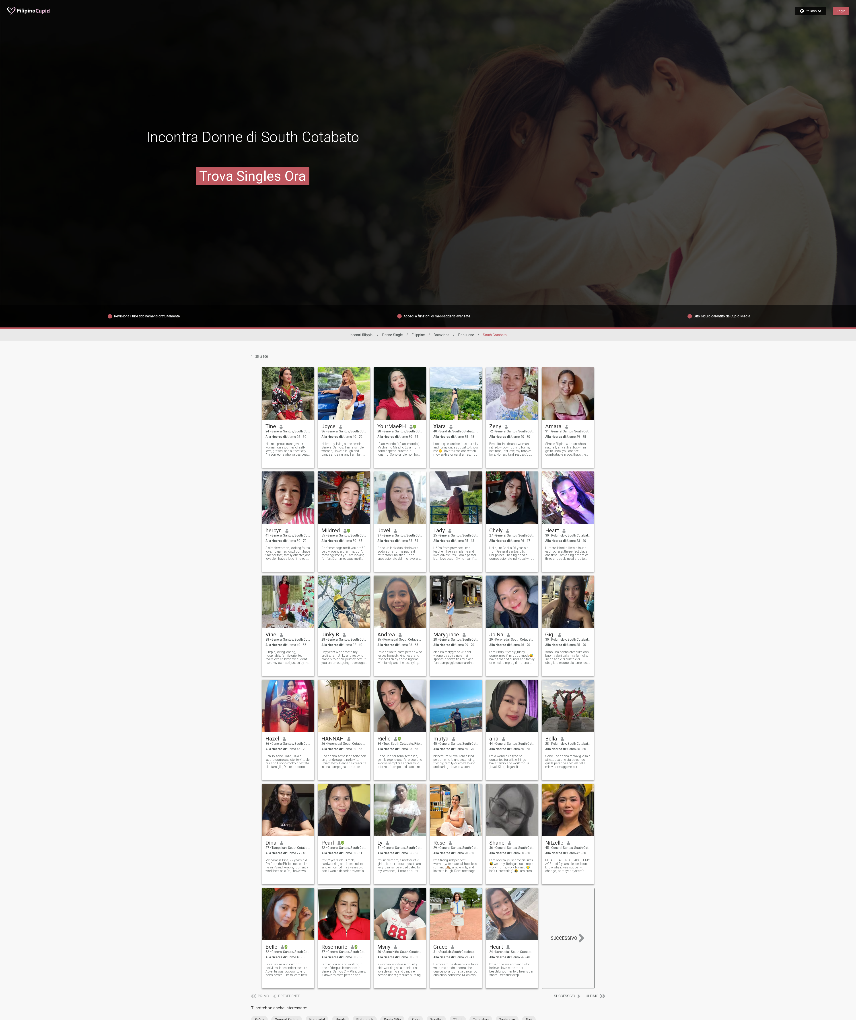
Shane (496, 843)
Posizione (466, 335)
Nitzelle (554, 843)
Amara (553, 426)
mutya (441, 739)
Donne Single (392, 335)
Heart (552, 530)
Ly (379, 843)
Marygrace (446, 634)
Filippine (418, 335)
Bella (551, 739)
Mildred (330, 530)
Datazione (441, 335)
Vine (270, 634)
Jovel (383, 530)
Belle (271, 947)
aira (493, 739)
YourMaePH (391, 426)
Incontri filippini (361, 335)
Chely (495, 530)
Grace (440, 947)
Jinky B (330, 634)
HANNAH (332, 739)
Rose (439, 843)
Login (841, 11)
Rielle (384, 739)
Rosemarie (334, 947)
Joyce (328, 426)
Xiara (439, 426)
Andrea (386, 634)
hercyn (273, 530)
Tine (270, 426)
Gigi (550, 634)
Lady (439, 530)
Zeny (495, 426)
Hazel (272, 739)
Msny (383, 947)
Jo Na (496, 634)
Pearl (327, 843)
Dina (270, 843)
